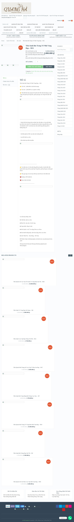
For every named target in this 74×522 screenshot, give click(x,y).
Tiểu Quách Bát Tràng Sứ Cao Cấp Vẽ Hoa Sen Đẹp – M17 (28, 367)
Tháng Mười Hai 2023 (62, 105)
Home (2, 40)
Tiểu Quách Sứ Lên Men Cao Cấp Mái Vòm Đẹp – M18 (27, 481)
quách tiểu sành (31, 32)
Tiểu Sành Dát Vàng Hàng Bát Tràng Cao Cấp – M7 (26, 396)
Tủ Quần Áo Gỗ (7, 30)
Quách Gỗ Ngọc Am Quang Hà (15, 15)
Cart (69, 20)
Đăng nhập (59, 134)
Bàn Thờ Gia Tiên (25, 27)
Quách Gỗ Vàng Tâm (17, 24)
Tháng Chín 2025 (61, 84)
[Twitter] (60, 506)
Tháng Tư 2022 (61, 126)
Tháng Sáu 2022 (61, 120)
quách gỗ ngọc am (32, 24)
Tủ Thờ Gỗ (37, 27)
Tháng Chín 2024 (61, 90)
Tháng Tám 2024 (61, 93)
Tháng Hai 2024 (61, 99)
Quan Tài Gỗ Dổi (53, 32)
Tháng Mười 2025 (61, 81)
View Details (29, 267)
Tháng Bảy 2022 (61, 117)
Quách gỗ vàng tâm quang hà (29, 15)
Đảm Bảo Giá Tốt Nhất (38, 491)
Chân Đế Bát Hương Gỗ (8, 32)
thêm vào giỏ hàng (34, 66)
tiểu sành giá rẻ (29, 73)
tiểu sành (19, 40)
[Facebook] (57, 506)
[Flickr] (70, 506)
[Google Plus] (66, 506)
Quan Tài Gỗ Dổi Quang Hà (42, 15)
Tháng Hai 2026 (61, 69)
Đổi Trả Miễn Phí (12, 491)
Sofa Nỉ (21, 32)
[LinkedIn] (63, 506)
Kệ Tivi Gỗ (19, 30)
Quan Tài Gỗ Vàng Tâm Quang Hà (8, 17)
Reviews (6, 84)
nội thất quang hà (25, 520)
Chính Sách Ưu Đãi (8, 81)
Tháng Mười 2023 (61, 111)
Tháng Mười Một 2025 (62, 78)
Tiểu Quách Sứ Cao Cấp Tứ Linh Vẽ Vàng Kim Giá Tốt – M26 (28, 281)
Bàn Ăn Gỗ (60, 27)
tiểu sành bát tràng (48, 71)
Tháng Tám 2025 (61, 87)
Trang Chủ (5, 24)
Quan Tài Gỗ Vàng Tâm (9, 27)
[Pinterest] (63, 509)
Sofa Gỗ (28, 30)
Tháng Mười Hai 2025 (62, 75)
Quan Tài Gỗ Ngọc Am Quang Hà (57, 15)
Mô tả (4, 78)
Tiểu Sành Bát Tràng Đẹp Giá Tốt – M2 (23, 453)
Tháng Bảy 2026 (61, 61)
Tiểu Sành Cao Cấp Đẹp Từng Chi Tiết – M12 (24, 338)
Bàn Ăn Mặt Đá (49, 27)
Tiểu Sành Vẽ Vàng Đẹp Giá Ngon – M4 (23, 310)
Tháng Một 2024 (61, 102)
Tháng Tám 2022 (61, 114)
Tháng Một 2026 (61, 72)
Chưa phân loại (4, 15)
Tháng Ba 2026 (60, 66)
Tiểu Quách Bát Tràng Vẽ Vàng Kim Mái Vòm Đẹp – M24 (27, 424)
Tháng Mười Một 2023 (62, 108)
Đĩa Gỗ (54, 30)
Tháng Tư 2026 (61, 64)
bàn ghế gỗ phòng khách (42, 30)
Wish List (59, 20)
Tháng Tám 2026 (61, 58)
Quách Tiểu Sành (11, 40)
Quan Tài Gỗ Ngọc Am (48, 24)
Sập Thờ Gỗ (42, 32)
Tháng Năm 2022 (61, 123)
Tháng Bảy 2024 (61, 96)
